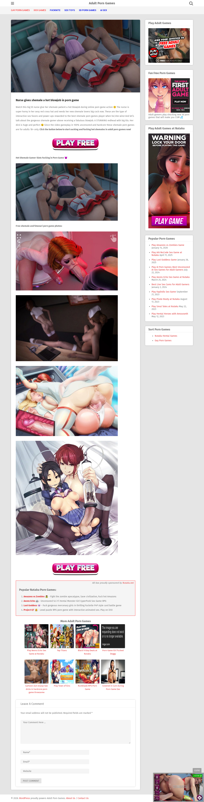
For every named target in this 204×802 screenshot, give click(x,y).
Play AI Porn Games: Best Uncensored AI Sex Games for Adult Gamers (171, 268)
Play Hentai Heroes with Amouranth (170, 313)
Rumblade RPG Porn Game (87, 687)
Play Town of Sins (62, 686)
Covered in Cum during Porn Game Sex (113, 687)
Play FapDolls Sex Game (164, 291)
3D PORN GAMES (87, 10)
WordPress (24, 798)
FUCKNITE (55, 10)
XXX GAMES (40, 10)
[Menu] (12, 3)
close (197, 770)
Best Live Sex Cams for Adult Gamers (170, 284)
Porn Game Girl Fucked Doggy (113, 652)
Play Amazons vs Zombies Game (168, 245)
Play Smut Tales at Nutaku (165, 306)
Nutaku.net (128, 583)
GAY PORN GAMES (20, 10)
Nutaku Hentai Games (166, 336)
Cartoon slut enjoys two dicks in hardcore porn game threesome (36, 689)
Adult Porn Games (102, 3)
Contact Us (83, 798)
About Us (70, 798)
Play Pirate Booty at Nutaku (166, 299)
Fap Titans (62, 650)
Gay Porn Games (163, 340)
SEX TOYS (69, 10)
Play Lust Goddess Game (164, 259)
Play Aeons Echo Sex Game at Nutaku (36, 652)
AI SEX (103, 10)
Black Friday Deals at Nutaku (87, 652)
